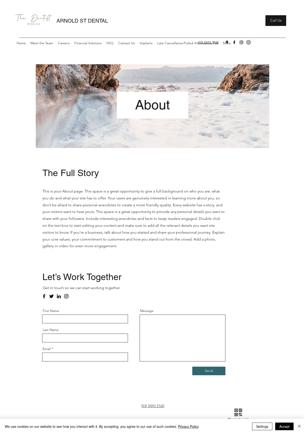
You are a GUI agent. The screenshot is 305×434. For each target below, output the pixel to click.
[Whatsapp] (248, 42)
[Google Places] (227, 42)
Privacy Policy (188, 426)
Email (47, 348)
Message (146, 310)
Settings (262, 426)
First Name (51, 310)
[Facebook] (234, 42)
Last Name (51, 329)
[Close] (299, 426)
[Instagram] (241, 42)
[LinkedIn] (59, 296)
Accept (284, 426)
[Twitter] (51, 296)
